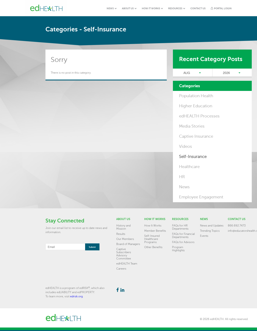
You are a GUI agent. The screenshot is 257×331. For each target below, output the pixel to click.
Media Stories (192, 126)
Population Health (196, 96)
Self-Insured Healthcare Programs (152, 239)
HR (182, 176)
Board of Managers (128, 244)
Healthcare (189, 166)
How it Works (154, 219)
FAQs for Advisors (183, 242)
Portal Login (223, 8)
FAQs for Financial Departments (183, 235)
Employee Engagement (201, 197)
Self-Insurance (193, 156)
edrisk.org (76, 296)
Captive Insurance (196, 136)
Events (204, 235)
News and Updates (211, 225)
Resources (175, 8)
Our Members (125, 239)
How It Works (151, 8)
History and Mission (123, 227)
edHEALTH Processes (199, 116)
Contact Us (198, 8)
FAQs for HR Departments (180, 227)
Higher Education (195, 106)
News (110, 8)
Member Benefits (155, 230)
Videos (185, 146)
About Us (128, 8)
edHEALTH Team (126, 263)
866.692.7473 (237, 225)
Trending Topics (210, 230)
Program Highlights (178, 249)
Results (120, 234)
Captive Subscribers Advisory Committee (123, 254)
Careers (121, 268)
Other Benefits (153, 247)
